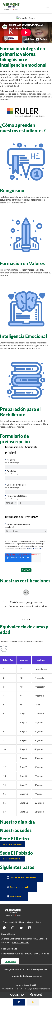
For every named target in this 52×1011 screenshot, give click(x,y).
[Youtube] (21, 927)
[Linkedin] (29, 927)
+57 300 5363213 (20, 942)
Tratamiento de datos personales (26, 975)
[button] (3, 601)
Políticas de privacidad (37, 969)
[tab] (19, 1002)
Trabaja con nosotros (14, 969)
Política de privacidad (35, 549)
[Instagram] (12, 927)
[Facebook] (4, 927)
